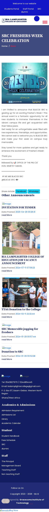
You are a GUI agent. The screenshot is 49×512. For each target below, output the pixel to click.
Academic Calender (11, 423)
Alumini (5, 448)
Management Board (11, 465)
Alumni (24, 12)
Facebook (21, 191)
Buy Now (14, 510)
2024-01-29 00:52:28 (25, 356)
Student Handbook (10, 436)
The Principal (8, 461)
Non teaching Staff (11, 474)
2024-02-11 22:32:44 (25, 313)
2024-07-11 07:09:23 (25, 267)
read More (7, 215)
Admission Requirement (13, 410)
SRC (39, 9)
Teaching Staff (9, 470)
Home (4, 46)
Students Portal (11, 9)
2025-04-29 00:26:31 (25, 211)
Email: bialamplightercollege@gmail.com (21, 386)
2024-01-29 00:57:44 (26, 336)
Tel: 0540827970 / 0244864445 (17, 382)
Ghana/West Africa (11, 397)
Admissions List (9, 414)
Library (5, 419)
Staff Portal (28, 9)
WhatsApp (34, 191)
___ (31, 503)
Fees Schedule (8, 440)
